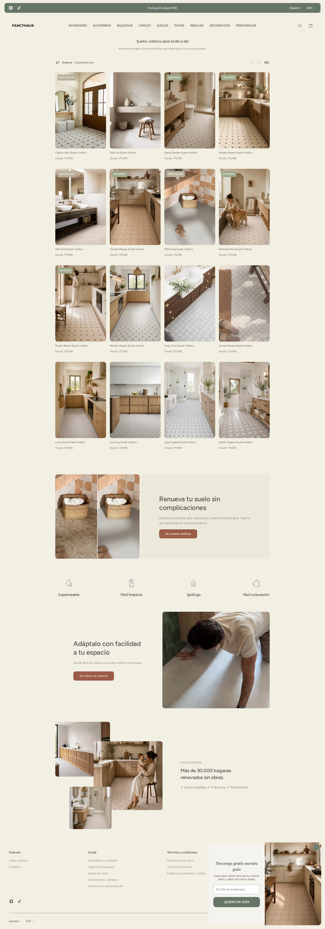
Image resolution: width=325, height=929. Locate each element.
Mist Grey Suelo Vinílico (178, 249)
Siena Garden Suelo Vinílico (180, 152)
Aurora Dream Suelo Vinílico (235, 345)
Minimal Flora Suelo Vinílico (235, 249)
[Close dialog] (316, 847)
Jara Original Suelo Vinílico (180, 442)
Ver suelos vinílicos (178, 534)
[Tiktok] (19, 8)
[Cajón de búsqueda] (298, 25)
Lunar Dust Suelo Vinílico (70, 442)
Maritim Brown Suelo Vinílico (127, 345)
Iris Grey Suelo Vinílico (123, 442)
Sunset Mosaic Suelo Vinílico (127, 249)
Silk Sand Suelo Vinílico (69, 249)
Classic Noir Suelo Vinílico (71, 152)
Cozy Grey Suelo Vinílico (179, 345)
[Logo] (23, 25)
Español (14, 921)
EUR (28, 921)
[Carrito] (309, 25)
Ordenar (78, 62)
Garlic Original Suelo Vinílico (236, 442)
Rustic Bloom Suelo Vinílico (71, 345)
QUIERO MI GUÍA (236, 902)
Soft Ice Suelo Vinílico (123, 152)
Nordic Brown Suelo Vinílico (235, 152)
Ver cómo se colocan (93, 676)
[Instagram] (11, 8)
